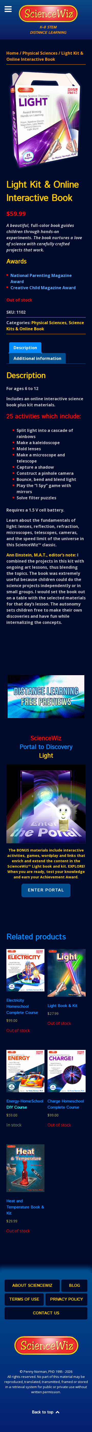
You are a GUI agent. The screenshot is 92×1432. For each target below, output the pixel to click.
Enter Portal (46, 890)
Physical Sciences (39, 53)
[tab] (25, 347)
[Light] (46, 803)
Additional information (37, 358)
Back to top (43, 1412)
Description (25, 347)
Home (12, 53)
